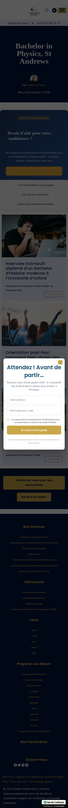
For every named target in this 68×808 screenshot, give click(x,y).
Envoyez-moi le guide (34, 430)
